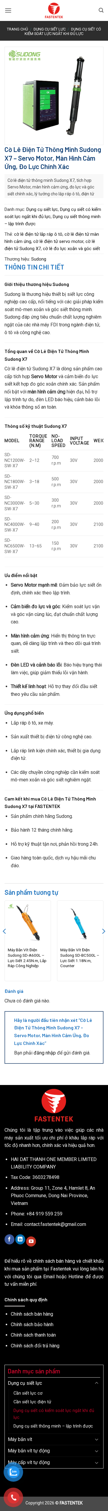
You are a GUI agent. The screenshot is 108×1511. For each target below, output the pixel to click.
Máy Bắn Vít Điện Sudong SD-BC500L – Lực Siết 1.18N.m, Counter (79, 957)
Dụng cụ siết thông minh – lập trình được (53, 1426)
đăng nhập (45, 1053)
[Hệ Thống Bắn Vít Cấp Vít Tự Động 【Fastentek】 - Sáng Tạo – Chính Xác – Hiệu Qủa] (54, 10)
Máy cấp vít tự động (29, 1462)
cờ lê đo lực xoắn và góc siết (71, 248)
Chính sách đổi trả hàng (35, 1346)
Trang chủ (17, 29)
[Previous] (4, 943)
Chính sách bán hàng (32, 1314)
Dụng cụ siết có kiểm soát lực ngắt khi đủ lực (63, 31)
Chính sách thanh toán (33, 1335)
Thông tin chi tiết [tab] (34, 267)
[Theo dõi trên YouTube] (31, 1241)
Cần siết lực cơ (28, 1393)
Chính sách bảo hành (32, 1324)
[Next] (103, 943)
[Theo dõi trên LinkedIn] (20, 1239)
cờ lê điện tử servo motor (58, 241)
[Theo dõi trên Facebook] (9, 1239)
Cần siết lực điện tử (32, 1402)
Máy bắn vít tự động (29, 1451)
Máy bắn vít (20, 1439)
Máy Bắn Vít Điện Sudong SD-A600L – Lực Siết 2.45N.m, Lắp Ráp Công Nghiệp (27, 957)
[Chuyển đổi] (96, 1383)
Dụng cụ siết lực (50, 29)
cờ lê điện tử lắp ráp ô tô (38, 234)
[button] (8, 10)
